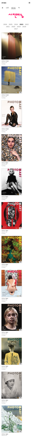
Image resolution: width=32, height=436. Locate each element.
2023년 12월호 (5, 61)
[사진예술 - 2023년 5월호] (11, 283)
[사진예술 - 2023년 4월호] (11, 317)
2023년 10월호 (5, 129)
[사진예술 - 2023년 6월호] (11, 249)
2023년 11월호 (5, 95)
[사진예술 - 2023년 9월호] (11, 148)
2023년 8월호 (5, 196)
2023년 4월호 (5, 332)
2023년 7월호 (5, 230)
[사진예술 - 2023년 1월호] (11, 419)
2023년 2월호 (5, 400)
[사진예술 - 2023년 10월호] (11, 114)
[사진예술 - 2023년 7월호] (11, 215)
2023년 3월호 (5, 366)
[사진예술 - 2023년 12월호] (11, 46)
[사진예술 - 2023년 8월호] (11, 181)
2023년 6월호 (5, 264)
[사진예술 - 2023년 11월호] (11, 80)
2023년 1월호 (5, 434)
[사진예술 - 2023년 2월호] (11, 385)
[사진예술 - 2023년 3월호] (11, 351)
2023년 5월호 (5, 298)
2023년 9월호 (5, 162)
